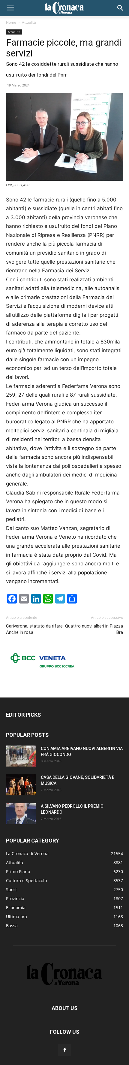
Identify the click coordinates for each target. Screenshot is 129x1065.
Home (11, 22)
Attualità (29, 22)
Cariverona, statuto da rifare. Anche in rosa (35, 629)
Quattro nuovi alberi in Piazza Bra (94, 629)
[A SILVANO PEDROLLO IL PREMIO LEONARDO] (21, 813)
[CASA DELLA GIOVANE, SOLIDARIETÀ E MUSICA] (21, 784)
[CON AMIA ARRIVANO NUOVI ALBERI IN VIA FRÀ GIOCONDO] (21, 756)
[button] (10, 8)
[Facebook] (64, 1050)
